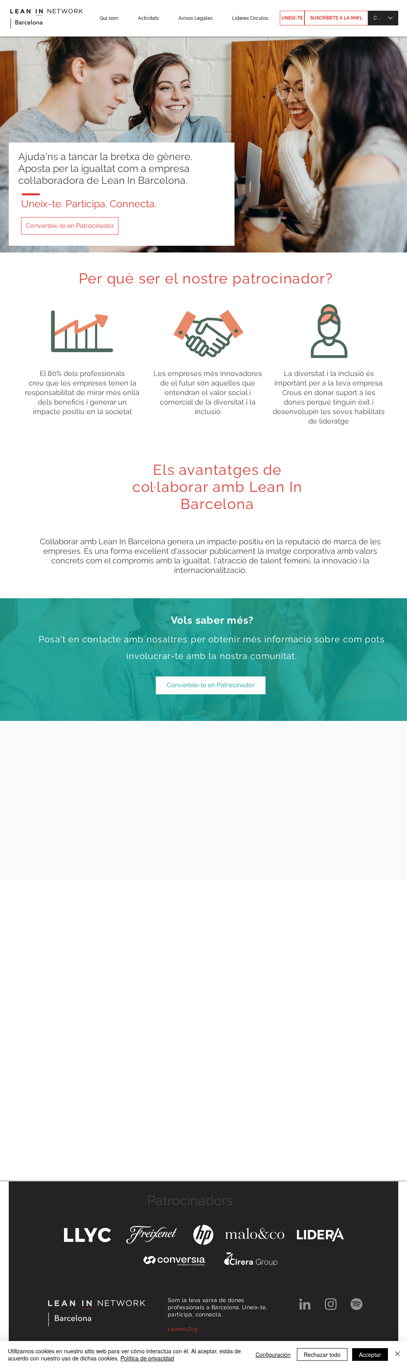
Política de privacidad (147, 1358)
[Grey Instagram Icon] (331, 1304)
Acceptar (370, 1354)
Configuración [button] (273, 1354)
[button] (109, 18)
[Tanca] (397, 1354)
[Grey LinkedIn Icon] (305, 1304)
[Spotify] (356, 1304)
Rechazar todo (322, 1354)
